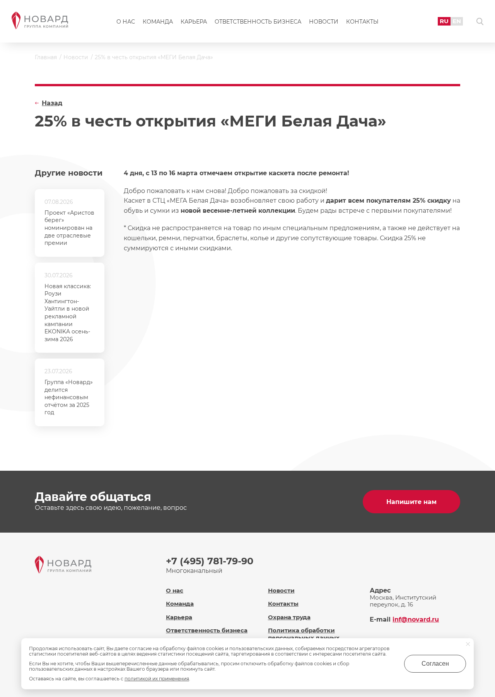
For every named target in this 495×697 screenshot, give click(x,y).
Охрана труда (289, 617)
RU (444, 21)
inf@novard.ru (416, 619)
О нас (125, 21)
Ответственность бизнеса (258, 21)
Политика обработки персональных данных (304, 634)
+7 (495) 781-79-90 (209, 561)
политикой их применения (157, 679)
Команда (158, 21)
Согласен (435, 663)
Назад (52, 103)
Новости (323, 21)
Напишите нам (411, 502)
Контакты (362, 21)
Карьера (194, 21)
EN (456, 21)
